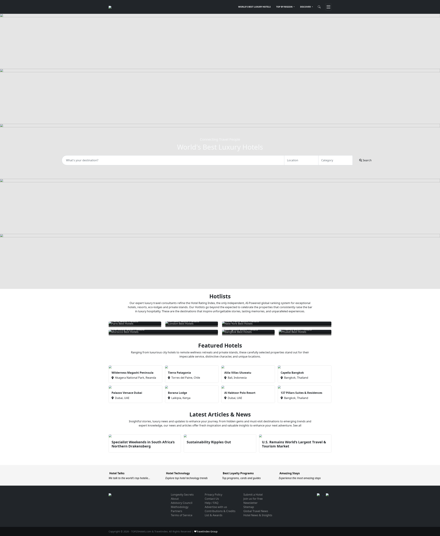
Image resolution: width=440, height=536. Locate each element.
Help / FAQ (211, 503)
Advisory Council (181, 503)
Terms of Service (181, 515)
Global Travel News (255, 511)
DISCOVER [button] (305, 6)
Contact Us (212, 499)
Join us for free (253, 499)
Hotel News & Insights (257, 515)
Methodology (179, 507)
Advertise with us (216, 507)
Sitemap (248, 507)
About (175, 499)
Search (367, 160)
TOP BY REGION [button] (284, 6)
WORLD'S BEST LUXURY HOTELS (254, 6)
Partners (176, 511)
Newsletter (250, 503)
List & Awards (213, 515)
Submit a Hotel (253, 494)
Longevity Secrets (182, 494)
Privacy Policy (213, 494)
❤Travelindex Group (206, 531)
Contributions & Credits (220, 511)
